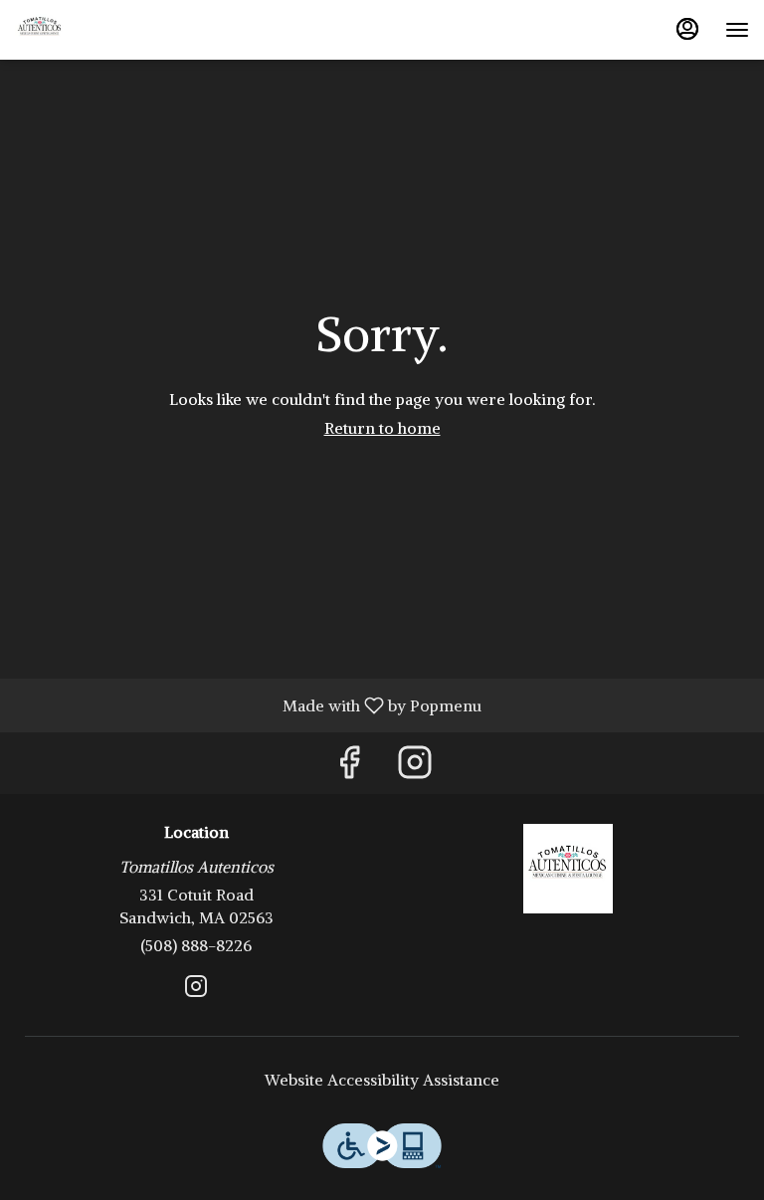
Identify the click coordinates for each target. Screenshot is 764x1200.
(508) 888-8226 (196, 945)
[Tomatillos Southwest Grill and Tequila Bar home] (104, 30)
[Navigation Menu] (737, 30)
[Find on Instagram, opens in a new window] (415, 767)
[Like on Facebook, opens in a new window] (349, 767)
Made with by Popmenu (248, 704)
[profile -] (687, 29)
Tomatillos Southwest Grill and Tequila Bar (568, 868)
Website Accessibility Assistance (382, 1080)
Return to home (382, 428)
